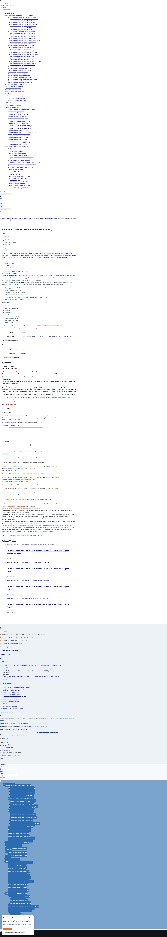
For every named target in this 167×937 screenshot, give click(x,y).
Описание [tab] (7, 261)
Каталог (5, 3)
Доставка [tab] (7, 265)
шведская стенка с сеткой (51, 257)
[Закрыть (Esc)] (4, 777)
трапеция (69, 336)
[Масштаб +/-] (0, 777)
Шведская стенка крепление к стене (33, 257)
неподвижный (24, 353)
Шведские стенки (19, 255)
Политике (5, 922)
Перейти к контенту (5, 0)
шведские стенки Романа (41, 328)
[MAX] (1, 198)
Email (4, 448)
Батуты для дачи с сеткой (10, 699)
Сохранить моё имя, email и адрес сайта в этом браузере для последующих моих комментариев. (30, 451)
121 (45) (23, 340)
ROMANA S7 (19, 257)
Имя (3, 444)
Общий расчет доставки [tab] (11, 268)
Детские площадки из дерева (11, 692)
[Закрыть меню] (0, 781)
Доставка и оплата (8, 5)
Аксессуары (6, 697)
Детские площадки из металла (11, 694)
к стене (23, 345)
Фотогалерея (6, 9)
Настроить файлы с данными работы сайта (15, 932)
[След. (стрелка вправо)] (1, 779)
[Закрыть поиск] (1, 931)
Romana (23, 332)
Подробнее (10, 558)
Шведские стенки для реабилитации (13, 708)
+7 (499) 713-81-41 (5, 750)
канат (45, 336)
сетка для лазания (26, 336)
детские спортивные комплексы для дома (50, 325)
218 (22, 357)
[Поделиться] (3, 777)
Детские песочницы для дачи (11, 701)
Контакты (5, 10)
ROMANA (13, 257)
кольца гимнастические (54, 336)
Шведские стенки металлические (34, 255)
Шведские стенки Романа (51, 255)
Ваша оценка (6, 425)
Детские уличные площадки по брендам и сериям (16, 687)
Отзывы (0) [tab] (8, 267)
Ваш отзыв (5, 441)
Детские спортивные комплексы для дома (39, 253)
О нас (4, 7)
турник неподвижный (37, 336)
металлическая (25, 349)
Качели (5, 703)
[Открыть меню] (1, 206)
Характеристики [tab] (9, 263)
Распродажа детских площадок (11, 690)
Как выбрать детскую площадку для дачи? (34, 726)
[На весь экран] (1, 777)
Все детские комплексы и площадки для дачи (15, 689)
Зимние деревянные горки (10, 706)
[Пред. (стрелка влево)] (0, 779)
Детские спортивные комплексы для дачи (14, 696)
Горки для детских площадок (11, 705)
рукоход (63, 336)
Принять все (8, 928)
